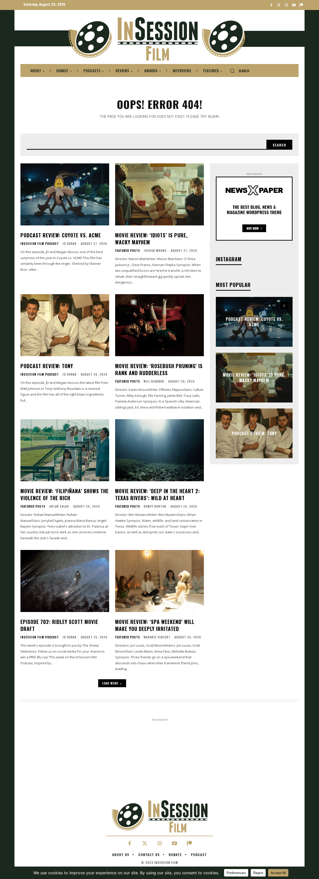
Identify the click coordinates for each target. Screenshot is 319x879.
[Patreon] (301, 5)
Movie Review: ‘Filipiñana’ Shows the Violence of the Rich (64, 494)
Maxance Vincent (157, 637)
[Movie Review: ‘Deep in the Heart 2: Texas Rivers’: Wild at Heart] (159, 450)
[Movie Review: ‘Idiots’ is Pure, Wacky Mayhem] (159, 194)
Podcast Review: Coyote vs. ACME (60, 235)
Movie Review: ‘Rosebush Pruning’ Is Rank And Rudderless (159, 369)
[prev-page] (275, 305)
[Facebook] (271, 5)
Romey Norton (155, 506)
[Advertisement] (159, 757)
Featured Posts (127, 250)
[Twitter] (278, 5)
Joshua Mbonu (155, 250)
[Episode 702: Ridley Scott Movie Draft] (64, 581)
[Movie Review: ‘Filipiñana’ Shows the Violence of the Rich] (64, 450)
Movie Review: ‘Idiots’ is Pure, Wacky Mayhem (151, 238)
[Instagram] (286, 5)
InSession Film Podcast (39, 243)
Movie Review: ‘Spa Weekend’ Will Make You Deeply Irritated (154, 625)
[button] (237, 71)
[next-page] (284, 305)
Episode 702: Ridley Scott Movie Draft (59, 625)
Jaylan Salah (59, 506)
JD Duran (69, 243)
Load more (110, 683)
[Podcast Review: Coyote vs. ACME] (64, 194)
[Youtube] (293, 5)
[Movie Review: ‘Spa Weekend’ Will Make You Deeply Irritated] (159, 581)
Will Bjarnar (154, 381)
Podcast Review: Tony (46, 366)
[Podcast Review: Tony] (64, 325)
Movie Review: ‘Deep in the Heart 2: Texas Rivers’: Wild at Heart (157, 494)
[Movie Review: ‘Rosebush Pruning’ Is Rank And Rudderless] (159, 325)
